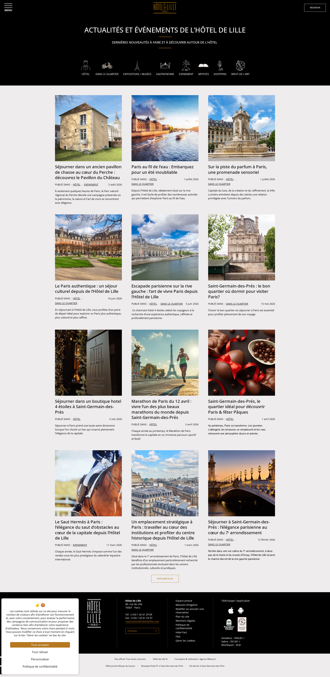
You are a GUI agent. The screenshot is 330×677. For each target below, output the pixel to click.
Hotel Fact (181, 632)
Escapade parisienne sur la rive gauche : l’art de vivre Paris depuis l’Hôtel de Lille (164, 291)
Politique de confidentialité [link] (40, 666)
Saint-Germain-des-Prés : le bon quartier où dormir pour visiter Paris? (239, 291)
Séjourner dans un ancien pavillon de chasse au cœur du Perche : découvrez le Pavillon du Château (88, 172)
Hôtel (76, 184)
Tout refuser (40, 652)
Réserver (315, 7)
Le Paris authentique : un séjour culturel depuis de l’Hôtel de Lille (86, 288)
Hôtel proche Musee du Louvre (120, 665)
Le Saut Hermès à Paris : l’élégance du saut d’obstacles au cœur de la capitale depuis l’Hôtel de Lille (87, 530)
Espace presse (184, 600)
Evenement (91, 184)
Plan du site (182, 616)
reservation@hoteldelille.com (142, 621)
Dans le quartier (142, 184)
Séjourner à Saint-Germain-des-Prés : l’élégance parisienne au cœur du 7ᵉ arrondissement (239, 527)
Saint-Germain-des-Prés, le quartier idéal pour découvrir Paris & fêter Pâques (236, 406)
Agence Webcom (208, 659)
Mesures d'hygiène (186, 604)
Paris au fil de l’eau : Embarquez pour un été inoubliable (162, 169)
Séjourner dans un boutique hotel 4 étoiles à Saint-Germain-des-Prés (88, 406)
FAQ (178, 636)
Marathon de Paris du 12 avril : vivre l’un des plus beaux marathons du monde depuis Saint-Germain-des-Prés (161, 409)
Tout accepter (40, 645)
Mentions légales (185, 620)
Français (132, 630)
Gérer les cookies (185, 640)
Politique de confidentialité (184, 626)
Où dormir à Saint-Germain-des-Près (206, 665)
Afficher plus (165, 578)
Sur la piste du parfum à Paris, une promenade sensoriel (237, 169)
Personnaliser (40, 659)
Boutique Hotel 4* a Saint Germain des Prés (162, 665)
